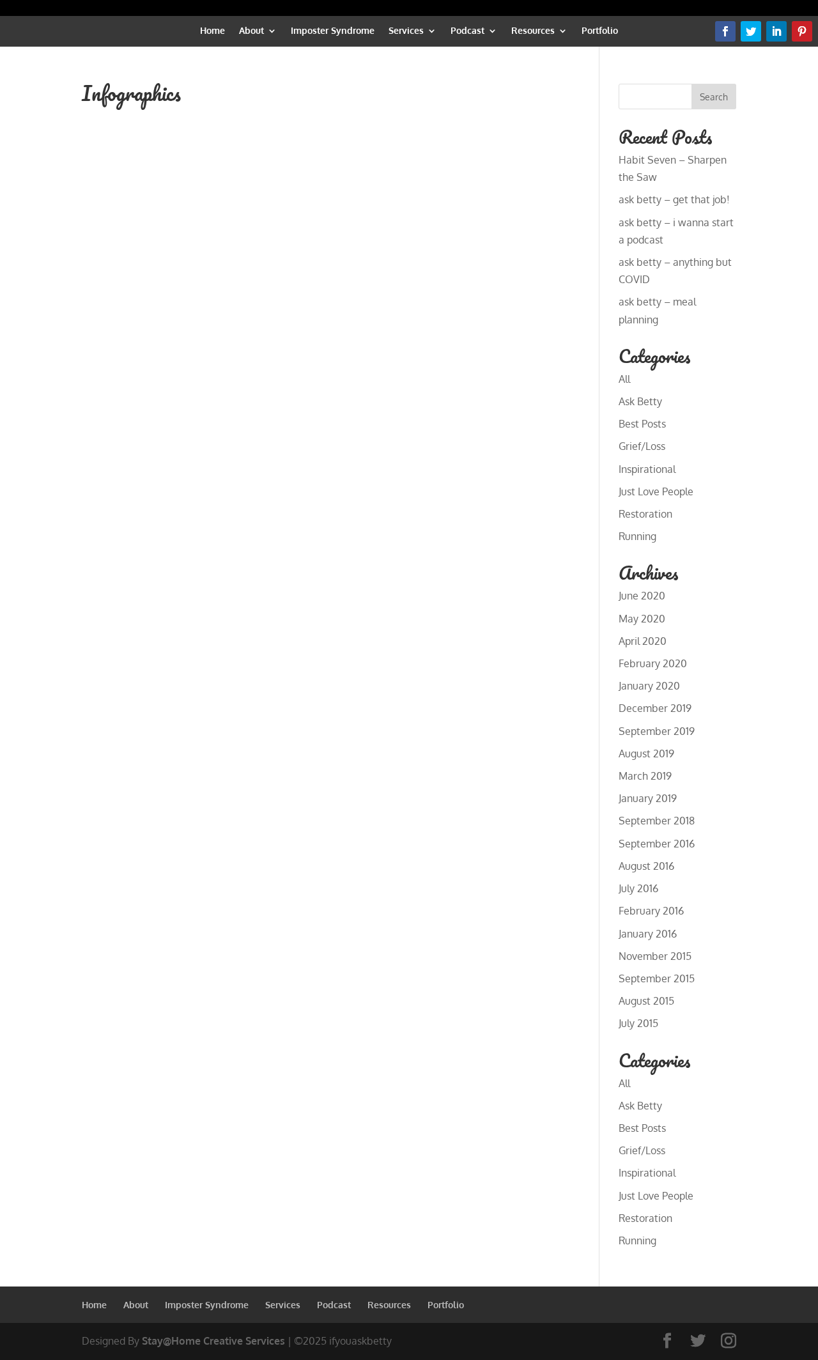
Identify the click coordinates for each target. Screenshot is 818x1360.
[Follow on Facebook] (725, 31)
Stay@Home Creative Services (213, 1340)
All (624, 379)
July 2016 (638, 888)
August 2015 (646, 1000)
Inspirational (647, 469)
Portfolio (600, 31)
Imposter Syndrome (332, 31)
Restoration (645, 513)
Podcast (467, 31)
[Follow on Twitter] (751, 31)
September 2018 (657, 820)
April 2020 (643, 641)
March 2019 (645, 775)
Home (212, 31)
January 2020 (649, 685)
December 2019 (655, 708)
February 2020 (653, 663)
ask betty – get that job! (674, 199)
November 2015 (655, 956)
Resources (533, 31)
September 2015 (657, 978)
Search (714, 96)
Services (406, 31)
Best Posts (642, 423)
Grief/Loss (642, 446)
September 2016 (657, 843)
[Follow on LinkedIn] (776, 31)
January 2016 (648, 933)
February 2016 (651, 910)
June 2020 (642, 595)
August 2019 (646, 753)
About (251, 31)
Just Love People (656, 491)
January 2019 (648, 798)
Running (637, 536)
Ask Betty (640, 401)
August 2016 (646, 866)
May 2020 (642, 618)
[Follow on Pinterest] (802, 31)
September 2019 (657, 731)
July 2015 (638, 1023)
